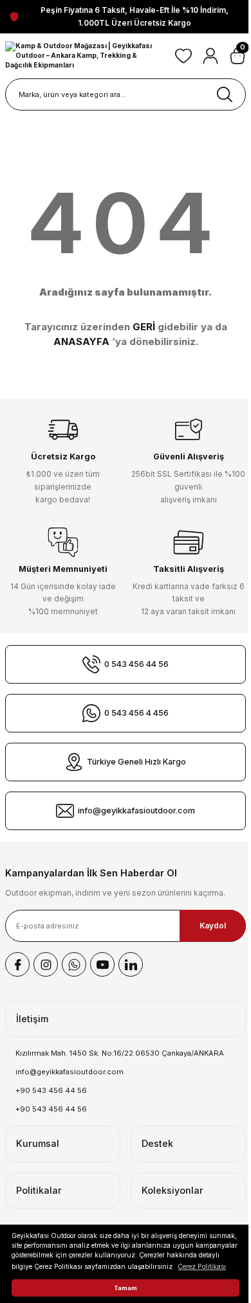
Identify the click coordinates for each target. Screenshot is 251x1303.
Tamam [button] (125, 1287)
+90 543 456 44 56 (51, 1090)
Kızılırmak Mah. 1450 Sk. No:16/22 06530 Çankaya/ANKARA (119, 1053)
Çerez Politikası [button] (202, 1266)
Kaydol (213, 925)
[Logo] (85, 56)
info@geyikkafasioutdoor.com (69, 1071)
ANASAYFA (81, 341)
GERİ (144, 327)
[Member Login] (210, 56)
